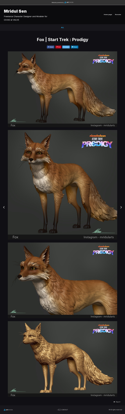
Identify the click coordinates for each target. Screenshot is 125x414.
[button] (117, 402)
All (62, 27)
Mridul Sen (15, 11)
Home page (108, 14)
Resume (118, 14)
